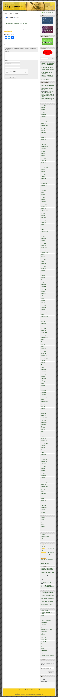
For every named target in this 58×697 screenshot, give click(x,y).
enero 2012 (43, 415)
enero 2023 (43, 181)
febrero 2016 (43, 328)
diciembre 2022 (44, 183)
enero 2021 (43, 224)
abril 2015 (43, 346)
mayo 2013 (43, 387)
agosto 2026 (43, 105)
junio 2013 (43, 385)
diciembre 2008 (44, 480)
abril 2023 (43, 176)
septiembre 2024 (44, 146)
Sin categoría (43, 529)
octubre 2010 (43, 441)
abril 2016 (43, 325)
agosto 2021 (43, 211)
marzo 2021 (43, 220)
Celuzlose (43, 653)
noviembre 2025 (44, 121)
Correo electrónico (8, 63)
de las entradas (45, 536)
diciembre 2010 (44, 438)
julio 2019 (43, 256)
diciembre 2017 (44, 289)
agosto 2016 (43, 318)
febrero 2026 (43, 116)
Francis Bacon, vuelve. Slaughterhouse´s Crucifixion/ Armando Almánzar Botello (47, 574)
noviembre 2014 (44, 355)
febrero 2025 (43, 137)
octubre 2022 (43, 187)
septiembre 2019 (44, 252)
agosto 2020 (43, 233)
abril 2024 (43, 155)
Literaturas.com (44, 636)
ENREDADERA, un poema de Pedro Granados (16, 23)
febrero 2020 (43, 243)
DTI (39, 689)
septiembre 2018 (44, 273)
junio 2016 (43, 321)
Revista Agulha (44, 639)
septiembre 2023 (44, 167)
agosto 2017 (43, 296)
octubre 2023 (43, 165)
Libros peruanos (44, 622)
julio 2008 (43, 489)
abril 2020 (43, 240)
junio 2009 (43, 470)
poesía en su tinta (44, 643)
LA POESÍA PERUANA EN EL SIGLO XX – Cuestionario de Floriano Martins (47, 586)
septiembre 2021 (44, 210)
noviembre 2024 (44, 142)
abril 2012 (43, 410)
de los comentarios (45, 538)
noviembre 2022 (44, 185)
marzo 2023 (43, 178)
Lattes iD (43, 617)
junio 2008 (43, 491)
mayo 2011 (43, 429)
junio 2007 (43, 512)
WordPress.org (44, 539)
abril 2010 (43, 452)
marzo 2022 (43, 199)
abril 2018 (43, 282)
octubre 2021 (43, 208)
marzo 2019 (43, 263)
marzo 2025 (43, 135)
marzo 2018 (43, 284)
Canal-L (42, 648)
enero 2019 (43, 266)
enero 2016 (43, 330)
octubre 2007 (43, 505)
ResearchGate (44, 618)
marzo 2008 (43, 496)
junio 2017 (43, 300)
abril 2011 (43, 431)
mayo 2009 (43, 472)
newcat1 (43, 524)
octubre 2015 (43, 335)
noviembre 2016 (44, 312)
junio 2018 (43, 279)
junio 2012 (43, 406)
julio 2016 (43, 319)
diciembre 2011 (44, 417)
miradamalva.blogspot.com (46, 644)
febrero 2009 (43, 477)
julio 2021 (43, 213)
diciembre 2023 (44, 162)
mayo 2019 (43, 259)
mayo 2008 (43, 493)
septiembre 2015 (44, 337)
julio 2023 (43, 171)
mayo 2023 (43, 174)
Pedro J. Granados (44, 610)
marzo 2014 (43, 369)
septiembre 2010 (44, 443)
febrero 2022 (43, 201)
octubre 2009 (43, 463)
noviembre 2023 (44, 164)
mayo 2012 (43, 408)
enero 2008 (43, 500)
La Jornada (43, 641)
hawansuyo (43, 646)
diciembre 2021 (44, 204)
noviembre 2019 (44, 249)
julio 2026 (43, 107)
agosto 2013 (43, 381)
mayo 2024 (43, 153)
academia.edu (44, 650)
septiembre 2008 (44, 486)
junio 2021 (43, 215)
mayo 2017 (43, 302)
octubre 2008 (43, 484)
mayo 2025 (43, 132)
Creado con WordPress (25, 694)
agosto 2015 (43, 339)
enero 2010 (43, 457)
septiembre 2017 (44, 295)
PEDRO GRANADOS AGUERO (47, 87)
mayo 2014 (43, 365)
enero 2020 (43, 245)
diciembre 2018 (44, 268)
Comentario (7, 51)
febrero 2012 (43, 413)
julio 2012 (43, 404)
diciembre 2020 (44, 226)
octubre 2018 (43, 272)
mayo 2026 (43, 111)
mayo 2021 (43, 217)
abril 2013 (43, 388)
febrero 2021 (43, 222)
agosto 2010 (43, 445)
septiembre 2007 (44, 507)
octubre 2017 (43, 293)
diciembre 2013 (44, 374)
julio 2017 (43, 298)
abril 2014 (43, 367)
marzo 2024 (43, 157)
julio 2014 (43, 362)
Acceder (43, 534)
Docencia (43, 517)
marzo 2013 (43, 390)
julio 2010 (43, 447)
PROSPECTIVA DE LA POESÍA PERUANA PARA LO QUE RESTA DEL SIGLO (47, 64)
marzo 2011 (43, 433)
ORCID (42, 615)
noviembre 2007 (44, 503)
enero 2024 (43, 160)
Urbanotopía (43, 637)
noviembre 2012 (44, 397)
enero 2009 (43, 479)
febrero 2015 (43, 349)
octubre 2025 (43, 123)
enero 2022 (43, 203)
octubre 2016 (43, 314)
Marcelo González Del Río (46, 98)
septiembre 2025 (44, 125)
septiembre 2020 (44, 231)
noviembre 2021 (44, 206)
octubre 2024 (43, 144)
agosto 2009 (43, 466)
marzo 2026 (43, 114)
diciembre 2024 (44, 141)
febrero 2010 (43, 456)
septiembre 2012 (44, 401)
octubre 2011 (43, 420)
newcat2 (43, 526)
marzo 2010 (43, 454)
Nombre (7, 60)
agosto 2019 (43, 254)
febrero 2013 (43, 392)
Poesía (42, 528)
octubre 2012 (43, 399)
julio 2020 (43, 234)
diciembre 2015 (44, 332)
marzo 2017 (43, 305)
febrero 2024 (43, 158)
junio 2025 (43, 130)
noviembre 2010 (44, 440)
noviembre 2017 (44, 291)
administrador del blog (39, 694)
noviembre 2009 (44, 461)
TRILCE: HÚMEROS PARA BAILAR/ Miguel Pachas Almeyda (47, 554)
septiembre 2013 (44, 380)
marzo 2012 (43, 411)
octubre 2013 (43, 378)
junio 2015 (43, 342)
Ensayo (42, 519)
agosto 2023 (43, 169)
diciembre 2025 (44, 119)
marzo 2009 (43, 475)
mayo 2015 (43, 344)
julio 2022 (43, 192)
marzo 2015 (43, 348)
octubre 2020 (43, 229)
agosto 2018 (43, 275)
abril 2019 (43, 261)
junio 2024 (43, 151)
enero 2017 (43, 309)
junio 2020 (43, 236)
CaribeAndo (43, 624)
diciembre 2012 (44, 395)
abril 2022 (43, 197)
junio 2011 (43, 427)
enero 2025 (43, 139)
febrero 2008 (43, 498)
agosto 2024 (43, 148)
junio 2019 (43, 257)
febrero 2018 (43, 286)
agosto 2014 (43, 360)
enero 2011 (43, 436)
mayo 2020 (43, 238)
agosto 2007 (43, 509)
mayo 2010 (43, 450)
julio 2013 (43, 383)
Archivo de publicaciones (46, 620)
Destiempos (43, 627)
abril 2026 (43, 112)
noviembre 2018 (44, 270)
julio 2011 (43, 426)
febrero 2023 (43, 180)
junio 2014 (43, 364)
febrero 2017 (43, 307)
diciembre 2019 (44, 247)
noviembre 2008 (44, 482)
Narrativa (43, 522)
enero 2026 (43, 118)
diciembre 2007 (44, 502)
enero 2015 (43, 351)
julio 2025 (43, 128)
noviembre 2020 (44, 227)
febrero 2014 (43, 371)
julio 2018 (43, 277)
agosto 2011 (43, 424)
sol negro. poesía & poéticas (46, 629)
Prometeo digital (44, 631)
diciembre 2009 (44, 459)
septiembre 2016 (44, 316)
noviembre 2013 (44, 376)
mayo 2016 (43, 323)
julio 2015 (43, 341)
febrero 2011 (43, 434)
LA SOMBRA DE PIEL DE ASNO (47, 67)
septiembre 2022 (44, 188)
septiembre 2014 (44, 358)
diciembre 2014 (44, 353)
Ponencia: (47, 569)
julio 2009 (43, 468)
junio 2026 (43, 109)
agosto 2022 (43, 190)
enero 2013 (43, 394)
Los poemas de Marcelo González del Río (47, 100)
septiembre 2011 (44, 422)
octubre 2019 (43, 250)
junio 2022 (43, 194)
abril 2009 (43, 473)
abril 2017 (43, 303)
